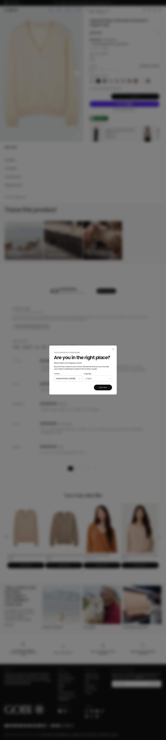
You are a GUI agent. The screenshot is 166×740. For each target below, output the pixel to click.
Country (57, 374)
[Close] (113, 349)
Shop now (103, 387)
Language (87, 374)
